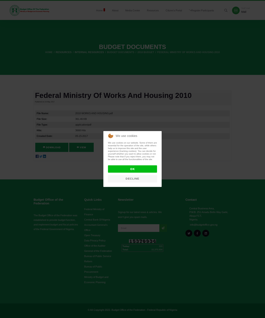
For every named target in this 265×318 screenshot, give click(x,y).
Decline (132, 178)
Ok (132, 169)
